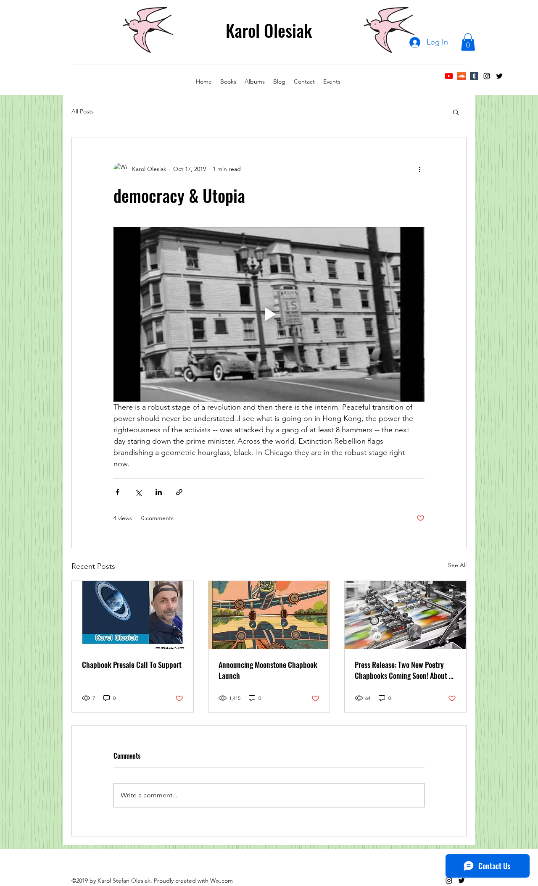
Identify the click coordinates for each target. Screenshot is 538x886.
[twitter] (499, 76)
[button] (468, 42)
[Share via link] (179, 492)
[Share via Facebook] (117, 492)
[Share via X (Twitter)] (138, 492)
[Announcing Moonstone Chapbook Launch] (269, 615)
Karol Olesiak (269, 30)
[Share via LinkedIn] (159, 492)
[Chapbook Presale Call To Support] (132, 615)
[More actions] (419, 169)
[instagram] (487, 76)
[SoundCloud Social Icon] (461, 76)
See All (457, 565)
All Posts (82, 111)
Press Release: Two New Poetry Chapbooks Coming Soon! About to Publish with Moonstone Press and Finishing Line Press (405, 670)
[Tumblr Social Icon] (474, 76)
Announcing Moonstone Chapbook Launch (268, 670)
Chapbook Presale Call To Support (132, 664)
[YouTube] (449, 76)
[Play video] (269, 314)
